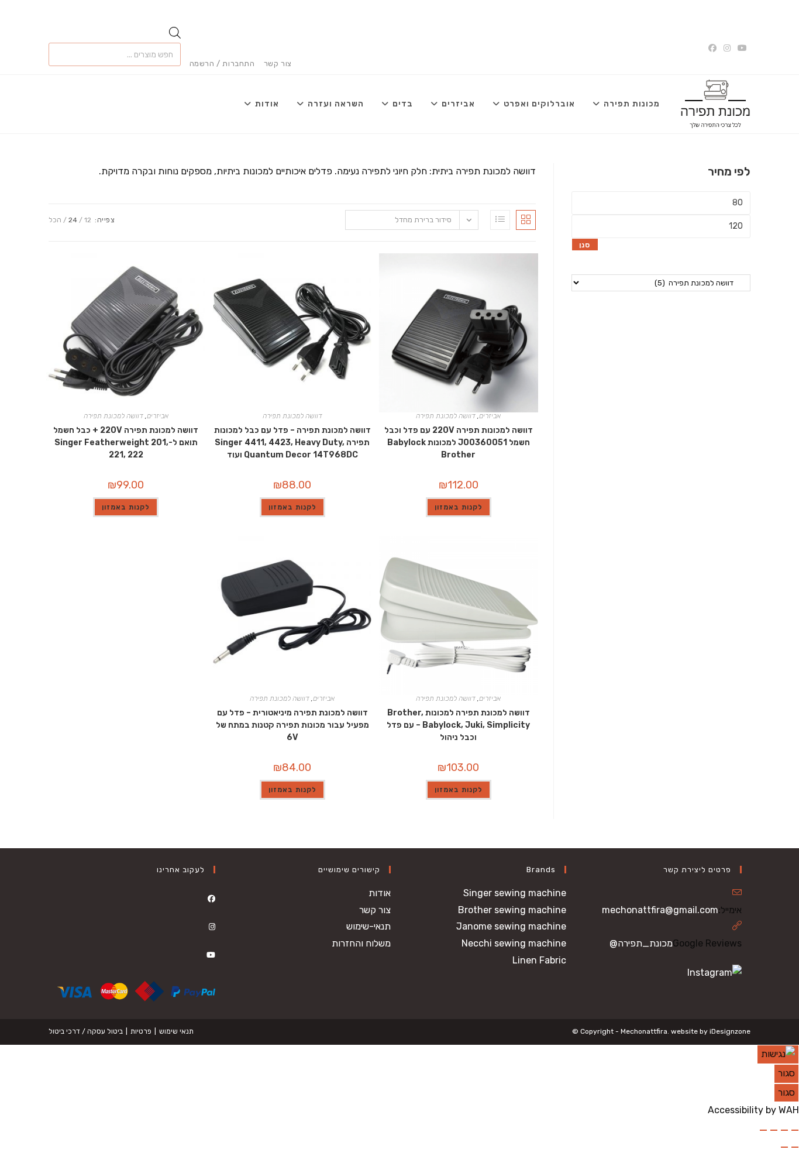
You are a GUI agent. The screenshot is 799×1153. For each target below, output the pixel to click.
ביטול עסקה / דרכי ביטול (86, 1031)
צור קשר (278, 63)
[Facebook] (211, 898)
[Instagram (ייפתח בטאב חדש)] (727, 48)
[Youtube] (210, 955)
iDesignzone (730, 1031)
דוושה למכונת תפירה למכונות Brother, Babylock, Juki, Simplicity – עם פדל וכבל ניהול (458, 725)
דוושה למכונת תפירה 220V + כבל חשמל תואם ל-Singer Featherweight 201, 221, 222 (125, 442)
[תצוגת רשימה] (500, 220)
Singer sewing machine (514, 893)
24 (72, 220)
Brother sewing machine (512, 909)
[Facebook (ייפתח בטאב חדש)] (714, 48)
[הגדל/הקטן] (795, 1130)
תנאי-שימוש (368, 926)
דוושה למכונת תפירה (446, 416)
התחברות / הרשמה (222, 63)
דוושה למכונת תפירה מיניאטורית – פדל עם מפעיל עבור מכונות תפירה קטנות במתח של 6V (292, 725)
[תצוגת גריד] (526, 220)
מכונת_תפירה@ (641, 943)
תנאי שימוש (176, 1031)
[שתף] (774, 1130)
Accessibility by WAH (753, 1110)
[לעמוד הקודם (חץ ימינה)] (795, 1147)
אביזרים (490, 416)
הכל (55, 220)
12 (87, 220)
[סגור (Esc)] (763, 1130)
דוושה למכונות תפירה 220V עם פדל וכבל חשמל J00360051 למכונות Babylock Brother (458, 442)
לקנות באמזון (459, 507)
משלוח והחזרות (361, 943)
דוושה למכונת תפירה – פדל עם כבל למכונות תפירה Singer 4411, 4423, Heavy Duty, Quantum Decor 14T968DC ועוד (292, 442)
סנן (585, 245)
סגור (786, 1073)
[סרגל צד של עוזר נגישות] (778, 1054)
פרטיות (140, 1031)
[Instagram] (212, 927)
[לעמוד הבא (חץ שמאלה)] (784, 1147)
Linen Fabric (539, 960)
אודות (379, 893)
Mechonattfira (644, 1031)
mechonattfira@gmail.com (660, 909)
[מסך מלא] (784, 1130)
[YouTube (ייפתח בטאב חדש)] (742, 48)
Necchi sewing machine (514, 943)
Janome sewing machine (511, 926)
